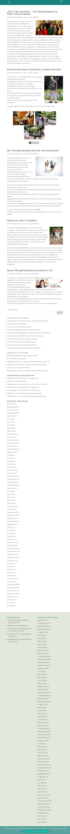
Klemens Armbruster (16, 17)
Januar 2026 (11, 404)
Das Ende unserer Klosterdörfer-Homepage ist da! (22, 378)
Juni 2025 (10, 422)
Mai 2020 (10, 606)
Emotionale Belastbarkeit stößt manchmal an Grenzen (24, 330)
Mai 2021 (10, 569)
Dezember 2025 (12, 407)
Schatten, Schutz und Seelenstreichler (18, 368)
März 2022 (10, 539)
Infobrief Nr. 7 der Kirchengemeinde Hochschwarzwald (24, 393)
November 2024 (12, 443)
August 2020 (11, 597)
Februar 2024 (11, 470)
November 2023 (12, 479)
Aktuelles (36, 17)
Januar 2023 (11, 509)
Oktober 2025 (11, 410)
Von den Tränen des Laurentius (16, 358)
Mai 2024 (10, 461)
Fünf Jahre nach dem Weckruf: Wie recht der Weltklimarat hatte (27, 364)
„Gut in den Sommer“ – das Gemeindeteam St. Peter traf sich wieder (32, 13)
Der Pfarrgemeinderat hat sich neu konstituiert (33, 150)
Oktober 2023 (11, 482)
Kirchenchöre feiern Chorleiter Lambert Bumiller (34, 69)
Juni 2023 (10, 494)
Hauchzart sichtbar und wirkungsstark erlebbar (21, 345)
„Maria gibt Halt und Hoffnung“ (16, 324)
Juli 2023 (10, 491)
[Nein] (68, 830)
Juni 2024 (10, 458)
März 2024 (10, 467)
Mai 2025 (10, 425)
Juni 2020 (10, 603)
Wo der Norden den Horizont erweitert (19, 327)
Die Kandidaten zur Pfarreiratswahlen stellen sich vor (23, 390)
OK (25, 831)
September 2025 (12, 413)
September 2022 (12, 521)
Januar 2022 (11, 545)
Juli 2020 (10, 600)
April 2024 (10, 464)
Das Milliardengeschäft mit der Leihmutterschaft (22, 355)
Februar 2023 (11, 506)
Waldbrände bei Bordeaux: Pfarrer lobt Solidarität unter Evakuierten (28, 361)
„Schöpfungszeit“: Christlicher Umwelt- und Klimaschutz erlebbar (27, 321)
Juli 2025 (10, 419)
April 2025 (10, 428)
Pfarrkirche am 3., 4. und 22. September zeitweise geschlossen (26, 396)
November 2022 (12, 515)
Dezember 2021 (12, 548)
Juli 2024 (10, 455)
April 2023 (10, 500)
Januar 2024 (11, 473)
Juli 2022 (10, 527)
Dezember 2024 (12, 440)
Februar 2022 (11, 542)
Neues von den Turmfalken (22, 220)
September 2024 (12, 449)
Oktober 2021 (11, 554)
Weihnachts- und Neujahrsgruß (17, 381)
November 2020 (12, 587)
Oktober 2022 (11, 518)
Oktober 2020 (11, 590)
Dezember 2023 (12, 476)
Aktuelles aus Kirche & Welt (17, 353)
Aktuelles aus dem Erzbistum (18, 318)
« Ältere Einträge (12, 309)
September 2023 (12, 485)
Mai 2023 (10, 497)
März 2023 (10, 503)
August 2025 (11, 416)
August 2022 (11, 524)
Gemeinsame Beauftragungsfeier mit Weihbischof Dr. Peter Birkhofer (28, 333)
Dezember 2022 (12, 512)
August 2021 (11, 560)
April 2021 (10, 572)
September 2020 (12, 594)
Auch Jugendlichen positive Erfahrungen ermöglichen (23, 348)
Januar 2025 (11, 437)
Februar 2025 (11, 434)
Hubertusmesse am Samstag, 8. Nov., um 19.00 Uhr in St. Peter (27, 384)
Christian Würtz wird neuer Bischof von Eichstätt (22, 339)
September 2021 (12, 557)
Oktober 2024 (11, 446)
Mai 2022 (10, 533)
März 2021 (10, 575)
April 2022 (10, 536)
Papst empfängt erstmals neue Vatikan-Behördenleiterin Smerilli (27, 371)
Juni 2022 (10, 530)
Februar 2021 (11, 578)
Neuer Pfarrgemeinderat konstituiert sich (30, 270)
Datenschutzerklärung (40, 831)
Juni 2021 (10, 566)
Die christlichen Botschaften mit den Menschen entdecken (25, 336)
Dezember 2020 (12, 584)
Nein (29, 831)
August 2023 (11, 488)
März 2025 (10, 431)
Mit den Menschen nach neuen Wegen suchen (21, 342)
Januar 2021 (11, 581)
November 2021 (12, 551)
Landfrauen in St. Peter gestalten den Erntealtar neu (23, 387)
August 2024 (11, 452)
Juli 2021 (10, 563)
